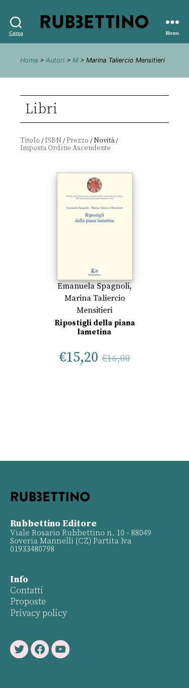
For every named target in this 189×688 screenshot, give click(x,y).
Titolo (30, 140)
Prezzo (78, 140)
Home (29, 60)
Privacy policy (38, 613)
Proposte (28, 601)
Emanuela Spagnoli (93, 286)
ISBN (53, 140)
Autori (55, 60)
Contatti (26, 590)
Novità (104, 140)
